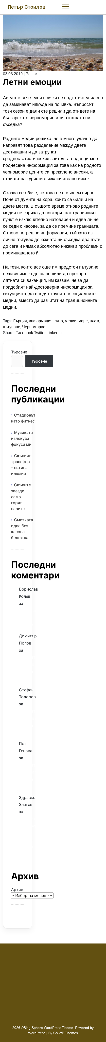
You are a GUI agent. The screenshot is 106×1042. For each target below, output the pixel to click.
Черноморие (33, 327)
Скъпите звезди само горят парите (21, 496)
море (83, 321)
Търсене (17, 351)
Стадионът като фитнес (23, 418)
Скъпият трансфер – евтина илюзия (21, 464)
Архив (17, 889)
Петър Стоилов (26, 7)
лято (58, 321)
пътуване (11, 327)
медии (70, 321)
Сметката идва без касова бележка (22, 528)
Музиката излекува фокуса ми (22, 438)
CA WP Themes (65, 1033)
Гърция (20, 321)
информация (41, 321)
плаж (94, 321)
